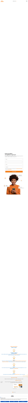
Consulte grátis (14, 171)
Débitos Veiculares (21, 381)
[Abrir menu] (26, 1)
